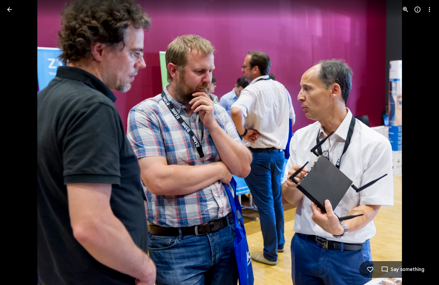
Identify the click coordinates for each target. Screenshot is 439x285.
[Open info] (417, 10)
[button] (16, 142)
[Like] (370, 269)
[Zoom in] (406, 10)
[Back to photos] (9, 9)
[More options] (429, 10)
